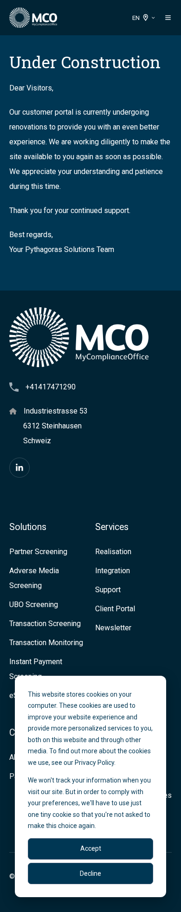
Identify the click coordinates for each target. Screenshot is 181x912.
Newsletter (113, 627)
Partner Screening (38, 551)
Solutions (27, 527)
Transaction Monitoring (46, 642)
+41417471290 (51, 386)
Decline (90, 873)
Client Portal (115, 608)
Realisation (113, 551)
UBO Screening (33, 604)
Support (108, 589)
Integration (112, 570)
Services (112, 527)
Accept (90, 848)
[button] (168, 17)
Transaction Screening (45, 623)
